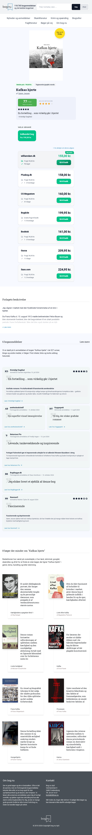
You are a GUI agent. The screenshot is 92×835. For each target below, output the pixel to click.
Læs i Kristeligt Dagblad (12, 401)
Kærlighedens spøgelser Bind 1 (22, 613)
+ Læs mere (6, 327)
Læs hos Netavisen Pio (12, 465)
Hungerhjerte (15, 757)
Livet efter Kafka (63, 613)
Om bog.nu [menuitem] (61, 23)
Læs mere (85, 341)
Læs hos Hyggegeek (56, 427)
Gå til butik (64, 162)
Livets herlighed (16, 666)
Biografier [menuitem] (76, 18)
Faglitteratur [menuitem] (31, 23)
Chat (84, 7)
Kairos (59, 757)
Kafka (59, 666)
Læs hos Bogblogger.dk (12, 490)
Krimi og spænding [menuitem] (59, 18)
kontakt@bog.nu (52, 795)
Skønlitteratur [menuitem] (40, 18)
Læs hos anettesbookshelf (13, 427)
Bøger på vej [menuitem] (47, 23)
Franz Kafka (15, 709)
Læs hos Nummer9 (10, 528)
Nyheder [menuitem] (18, 18)
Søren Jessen (24, 93)
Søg (76, 7)
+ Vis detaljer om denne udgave (63, 148)
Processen (60, 709)
